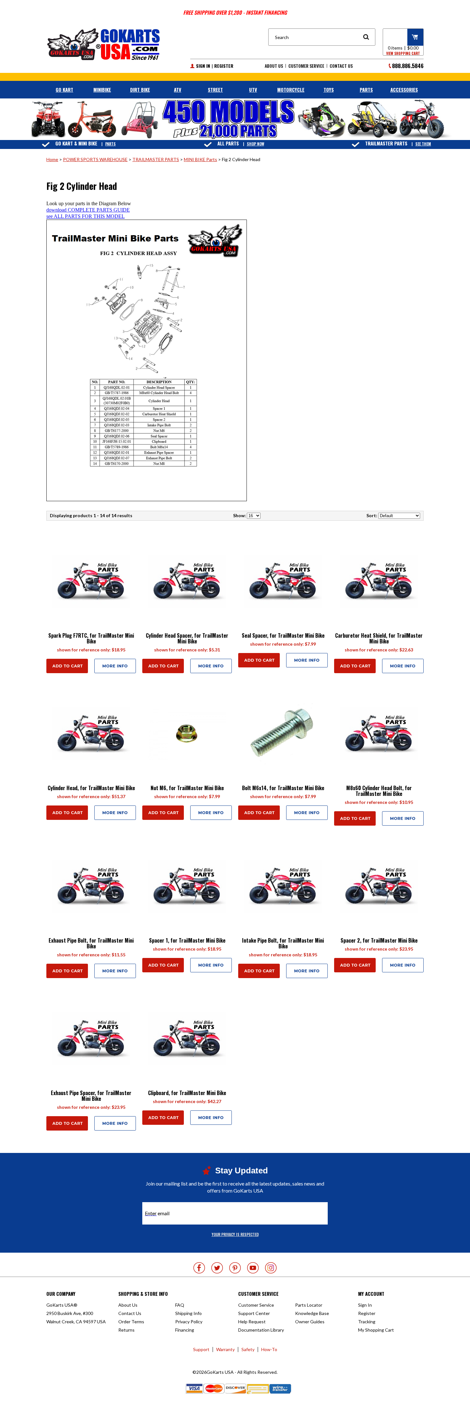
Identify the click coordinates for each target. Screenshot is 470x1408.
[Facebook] (199, 1267)
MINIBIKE (102, 89)
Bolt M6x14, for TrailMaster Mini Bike (283, 788)
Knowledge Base (312, 1313)
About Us (274, 66)
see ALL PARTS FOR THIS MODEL (85, 216)
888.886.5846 (408, 66)
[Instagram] (271, 1267)
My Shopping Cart (376, 1330)
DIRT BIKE (140, 89)
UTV (253, 89)
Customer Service (306, 66)
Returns (126, 1330)
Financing (184, 1330)
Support (201, 1349)
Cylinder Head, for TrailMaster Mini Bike (91, 788)
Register (223, 66)
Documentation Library (261, 1330)
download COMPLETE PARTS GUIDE (88, 210)
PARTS (366, 89)
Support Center (254, 1313)
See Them (423, 143)
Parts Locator (308, 1305)
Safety (248, 1349)
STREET (215, 89)
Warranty (225, 1349)
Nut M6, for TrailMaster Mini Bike (187, 788)
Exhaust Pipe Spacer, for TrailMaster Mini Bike (91, 1095)
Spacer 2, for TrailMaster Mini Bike (379, 940)
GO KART (64, 89)
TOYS (329, 89)
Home (52, 159)
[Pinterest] (235, 1267)
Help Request (252, 1321)
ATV (177, 89)
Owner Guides (310, 1321)
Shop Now (255, 143)
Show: (239, 515)
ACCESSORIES (404, 89)
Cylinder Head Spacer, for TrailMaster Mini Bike (187, 638)
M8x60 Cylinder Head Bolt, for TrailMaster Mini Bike (379, 790)
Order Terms (131, 1321)
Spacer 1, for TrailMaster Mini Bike (187, 940)
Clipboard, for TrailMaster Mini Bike (187, 1093)
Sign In (203, 66)
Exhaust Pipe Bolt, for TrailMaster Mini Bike (91, 943)
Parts (110, 143)
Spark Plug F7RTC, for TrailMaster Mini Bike (91, 638)
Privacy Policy (188, 1321)
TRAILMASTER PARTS (155, 159)
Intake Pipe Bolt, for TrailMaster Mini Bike (283, 943)
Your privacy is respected (235, 1234)
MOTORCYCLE (290, 89)
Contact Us (341, 66)
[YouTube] (253, 1267)
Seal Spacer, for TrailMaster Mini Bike (283, 635)
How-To (269, 1349)
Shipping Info (188, 1313)
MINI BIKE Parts (200, 159)
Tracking (366, 1321)
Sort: (371, 515)
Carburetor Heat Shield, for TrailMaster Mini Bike (379, 638)
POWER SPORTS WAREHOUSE (95, 159)
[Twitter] (217, 1267)
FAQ (179, 1305)
